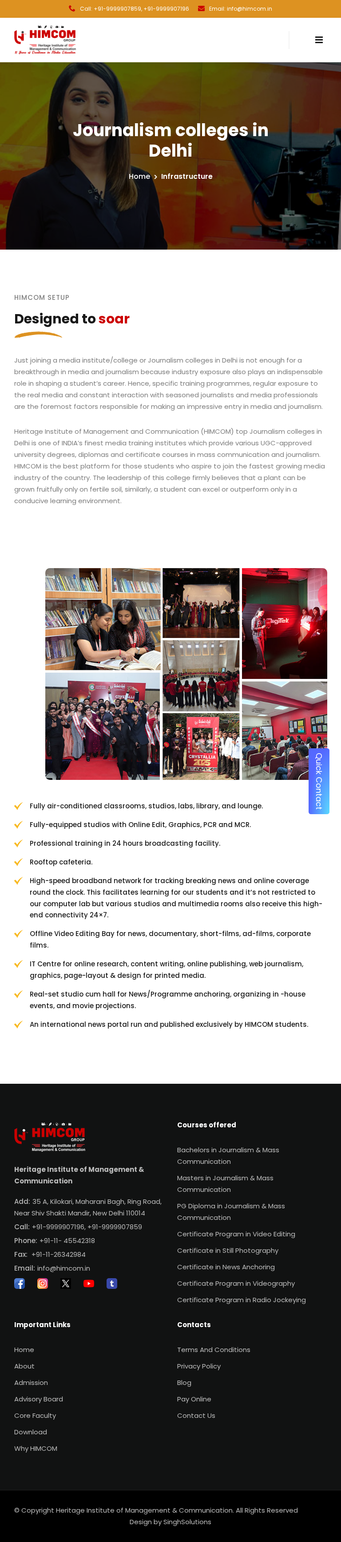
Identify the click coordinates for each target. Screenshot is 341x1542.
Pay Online (194, 1399)
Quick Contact (319, 781)
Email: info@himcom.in (240, 8)
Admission (31, 1382)
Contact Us (196, 1415)
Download (30, 1432)
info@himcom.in (63, 1268)
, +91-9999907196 (165, 8)
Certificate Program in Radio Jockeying (241, 1299)
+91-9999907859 (114, 1226)
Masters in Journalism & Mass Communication (225, 1183)
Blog (184, 1382)
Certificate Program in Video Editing (236, 1234)
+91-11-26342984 (59, 1254)
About (24, 1366)
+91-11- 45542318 (67, 1240)
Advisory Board (38, 1399)
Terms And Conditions (213, 1349)
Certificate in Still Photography (227, 1250)
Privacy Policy (199, 1366)
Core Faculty (35, 1415)
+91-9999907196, (59, 1226)
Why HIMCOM (35, 1448)
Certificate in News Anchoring (226, 1267)
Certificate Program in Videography (236, 1283)
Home (139, 176)
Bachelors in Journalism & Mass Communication (228, 1155)
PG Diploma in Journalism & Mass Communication (231, 1211)
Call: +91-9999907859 (110, 8)
